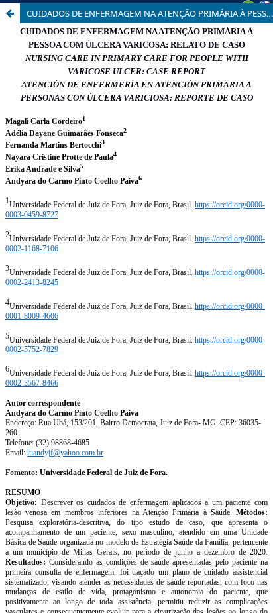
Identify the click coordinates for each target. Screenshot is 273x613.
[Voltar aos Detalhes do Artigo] (10, 13)
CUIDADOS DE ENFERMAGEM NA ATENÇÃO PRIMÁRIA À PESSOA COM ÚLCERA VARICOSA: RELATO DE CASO (150, 13)
